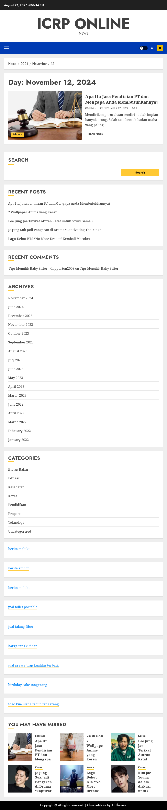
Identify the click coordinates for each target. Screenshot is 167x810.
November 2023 (20, 324)
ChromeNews (96, 805)
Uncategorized (19, 531)
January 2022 (18, 440)
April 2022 (16, 413)
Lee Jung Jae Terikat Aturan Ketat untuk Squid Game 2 (50, 221)
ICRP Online (83, 23)
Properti (14, 513)
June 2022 (15, 404)
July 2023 (15, 360)
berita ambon (18, 568)
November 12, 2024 (116, 108)
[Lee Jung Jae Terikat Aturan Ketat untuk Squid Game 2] (123, 747)
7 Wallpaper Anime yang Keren (32, 212)
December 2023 (20, 316)
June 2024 (15, 307)
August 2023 (17, 351)
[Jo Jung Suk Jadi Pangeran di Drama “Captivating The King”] (20, 779)
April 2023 (16, 386)
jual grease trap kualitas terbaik (33, 665)
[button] (6, 48)
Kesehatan (16, 487)
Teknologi (16, 522)
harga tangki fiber (22, 646)
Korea (13, 496)
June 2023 (15, 369)
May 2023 (15, 378)
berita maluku (19, 549)
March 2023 (17, 395)
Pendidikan (17, 505)
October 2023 (18, 333)
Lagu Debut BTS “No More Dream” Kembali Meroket (49, 239)
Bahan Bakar (18, 469)
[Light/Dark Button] (144, 48)
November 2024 (20, 298)
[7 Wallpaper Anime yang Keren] (72, 747)
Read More (95, 134)
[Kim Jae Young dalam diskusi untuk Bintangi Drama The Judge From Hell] (123, 779)
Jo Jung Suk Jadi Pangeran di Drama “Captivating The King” (54, 230)
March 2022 (17, 422)
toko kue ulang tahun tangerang (33, 704)
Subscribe (160, 48)
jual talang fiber (20, 626)
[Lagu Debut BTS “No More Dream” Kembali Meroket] (72, 779)
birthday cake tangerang (27, 685)
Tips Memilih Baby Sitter (99, 268)
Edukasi (17, 134)
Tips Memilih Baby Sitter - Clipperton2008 (41, 268)
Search (18, 159)
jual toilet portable (22, 607)
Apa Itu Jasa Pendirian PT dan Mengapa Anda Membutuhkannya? (121, 99)
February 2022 (19, 431)
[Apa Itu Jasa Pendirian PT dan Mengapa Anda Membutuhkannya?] (45, 115)
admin (92, 108)
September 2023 (21, 342)
